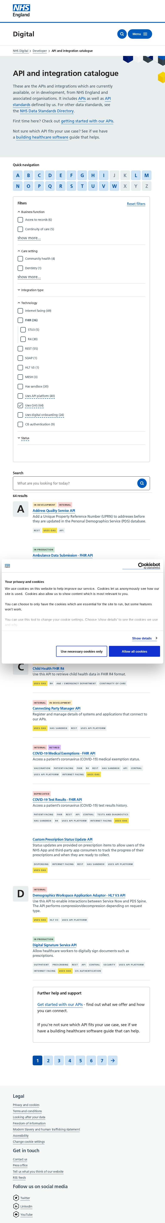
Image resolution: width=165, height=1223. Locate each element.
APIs (82, 98)
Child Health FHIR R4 (48, 668)
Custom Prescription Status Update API (62, 839)
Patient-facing (63, 768)
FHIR (79, 768)
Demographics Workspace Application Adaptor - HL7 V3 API (79, 895)
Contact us (20, 1159)
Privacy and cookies (26, 1105)
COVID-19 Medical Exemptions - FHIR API (64, 753)
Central (136, 768)
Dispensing (41, 864)
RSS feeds (19, 1178)
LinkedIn (26, 1206)
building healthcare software (42, 137)
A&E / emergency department (76, 683)
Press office (20, 1165)
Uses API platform (93, 728)
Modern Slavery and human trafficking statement (46, 1129)
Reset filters (136, 204)
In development (44, 504)
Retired (54, 747)
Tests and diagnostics (113, 814)
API (62, 530)
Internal (65, 504)
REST (37, 530)
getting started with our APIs (87, 121)
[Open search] (122, 34)
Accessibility (21, 1136)
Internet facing (73, 774)
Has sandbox (58, 728)
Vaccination (42, 768)
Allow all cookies (134, 651)
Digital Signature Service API (54, 945)
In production (43, 549)
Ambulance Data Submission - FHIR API (63, 555)
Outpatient (41, 964)
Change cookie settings (28, 1142)
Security (109, 964)
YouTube (26, 1215)
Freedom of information (29, 1123)
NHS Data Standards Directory (47, 110)
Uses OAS (50, 530)
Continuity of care (113, 683)
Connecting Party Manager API (56, 708)
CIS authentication (88, 971)
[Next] (113, 1060)
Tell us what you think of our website (38, 1172)
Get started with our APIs (60, 1004)
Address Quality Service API (54, 510)
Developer (40, 51)
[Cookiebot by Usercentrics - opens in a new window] (141, 566)
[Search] (142, 483)
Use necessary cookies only (81, 651)
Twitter (25, 1198)
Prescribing (60, 964)
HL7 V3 (54, 920)
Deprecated (41, 793)
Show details (142, 638)
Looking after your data (29, 1117)
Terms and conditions (27, 1111)
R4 (51, 683)
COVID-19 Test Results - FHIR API (57, 799)
